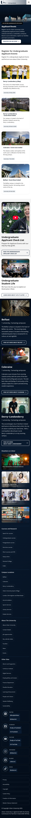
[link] (15, 80)
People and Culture (7, 696)
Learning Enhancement (8, 691)
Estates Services (6, 613)
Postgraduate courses (8, 542)
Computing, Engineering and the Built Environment (10, 485)
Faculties (5, 644)
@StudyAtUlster (14, 715)
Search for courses (8, 533)
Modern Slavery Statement (10, 803)
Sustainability (6, 705)
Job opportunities (7, 634)
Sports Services (6, 604)
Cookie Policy (6, 794)
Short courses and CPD (8, 551)
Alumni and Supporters (8, 663)
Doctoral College (7, 560)
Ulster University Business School (12, 519)
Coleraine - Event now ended (12, 148)
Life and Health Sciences (10, 502)
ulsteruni (12, 761)
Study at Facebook (15, 728)
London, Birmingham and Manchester (13, 595)
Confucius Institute (7, 668)
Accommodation (7, 599)
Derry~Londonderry (8, 585)
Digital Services (6, 672)
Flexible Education (7, 686)
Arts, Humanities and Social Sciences (13, 466)
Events (4, 652)
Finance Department (8, 682)
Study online (6, 556)
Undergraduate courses (8, 537)
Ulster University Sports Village (11, 591)
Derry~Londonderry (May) (12, 81)
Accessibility (6, 784)
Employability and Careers (9, 677)
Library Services (6, 609)
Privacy (5, 780)
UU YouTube (13, 744)
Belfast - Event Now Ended (12, 180)
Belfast (4, 576)
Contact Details (7, 630)
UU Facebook (14, 732)
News (4, 647)
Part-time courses (7, 546)
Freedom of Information (9, 798)
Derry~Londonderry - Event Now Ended (10, 114)
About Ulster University (9, 625)
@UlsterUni (13, 719)
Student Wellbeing (7, 700)
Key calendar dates (8, 639)
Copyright (5, 789)
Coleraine (5, 581)
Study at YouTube (15, 740)
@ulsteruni (12, 769)
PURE (4, 566)
